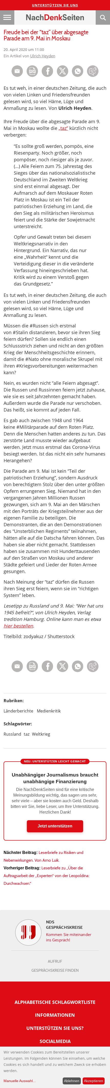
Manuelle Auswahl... (20, 1081)
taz (26, 734)
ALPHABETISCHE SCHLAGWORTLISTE (55, 1002)
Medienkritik (49, 711)
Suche (103, 17)
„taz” (63, 128)
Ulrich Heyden (42, 55)
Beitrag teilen (17, 71)
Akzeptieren (93, 1081)
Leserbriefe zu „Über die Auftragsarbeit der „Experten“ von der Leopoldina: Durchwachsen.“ (46, 876)
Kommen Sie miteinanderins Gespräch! (68, 937)
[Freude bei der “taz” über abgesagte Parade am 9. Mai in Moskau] (77, 75)
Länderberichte (18, 711)
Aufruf (55, 961)
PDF (32, 71)
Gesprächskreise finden (55, 970)
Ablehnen (71, 1081)
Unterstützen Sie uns (55, 5)
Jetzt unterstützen (55, 826)
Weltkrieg (41, 734)
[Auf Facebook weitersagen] (47, 75)
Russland (12, 734)
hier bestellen (18, 626)
